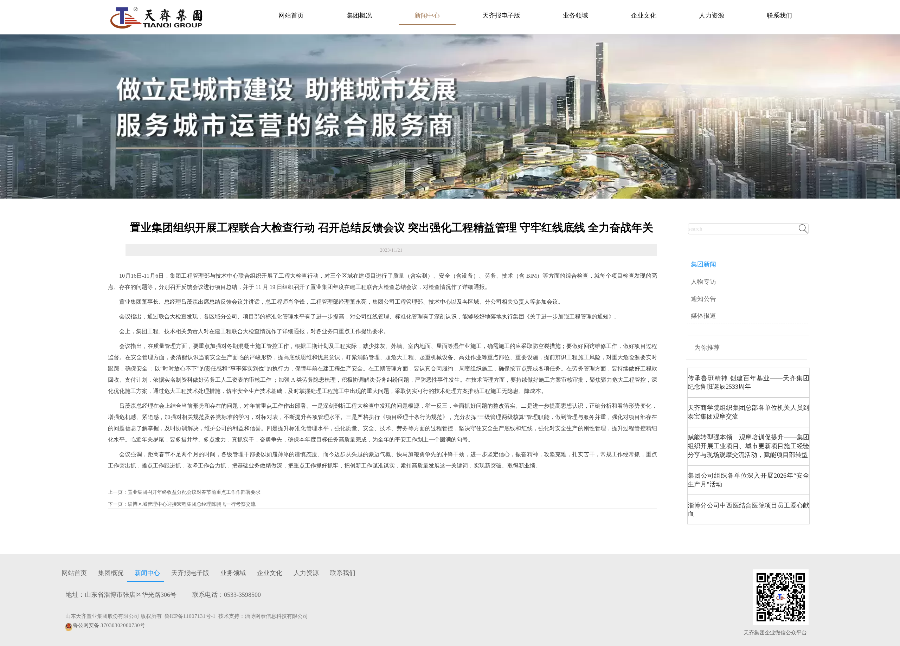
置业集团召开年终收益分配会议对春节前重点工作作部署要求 (194, 492)
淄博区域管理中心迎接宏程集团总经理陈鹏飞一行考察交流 (192, 504)
